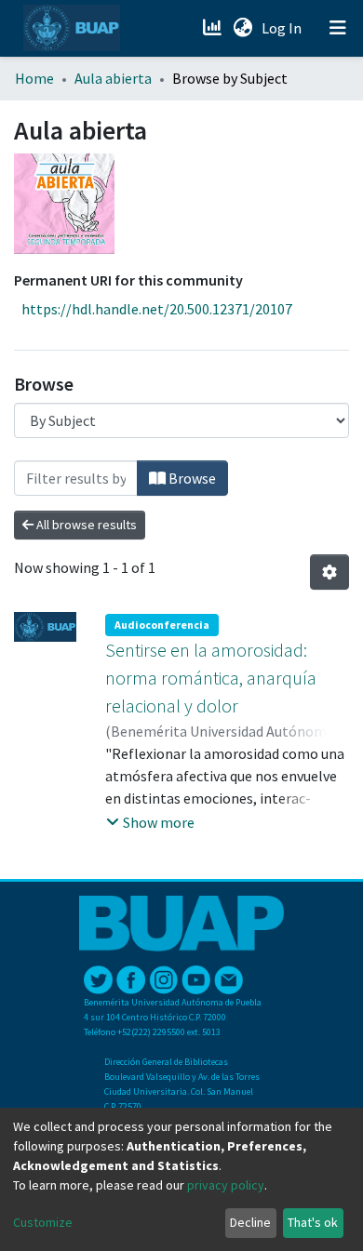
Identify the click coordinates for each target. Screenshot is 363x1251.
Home (34, 78)
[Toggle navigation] (338, 28)
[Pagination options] (329, 572)
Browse (191, 478)
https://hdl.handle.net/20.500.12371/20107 (156, 308)
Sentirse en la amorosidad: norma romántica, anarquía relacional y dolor (210, 677)
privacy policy (225, 1185)
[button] (242, 28)
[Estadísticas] (213, 28)
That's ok (313, 1222)
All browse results (85, 524)
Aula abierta (113, 78)
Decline (250, 1222)
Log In (283, 28)
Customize (43, 1222)
